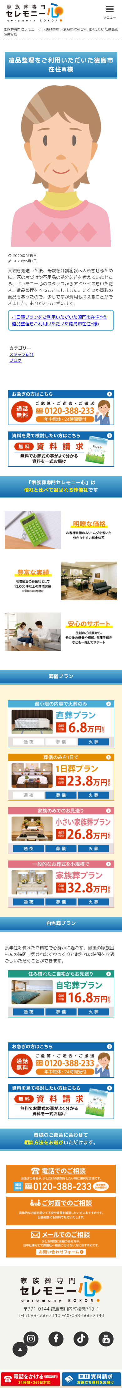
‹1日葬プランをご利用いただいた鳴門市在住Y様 (59, 317)
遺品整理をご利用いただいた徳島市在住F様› (55, 324)
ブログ (15, 360)
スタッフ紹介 (21, 354)
